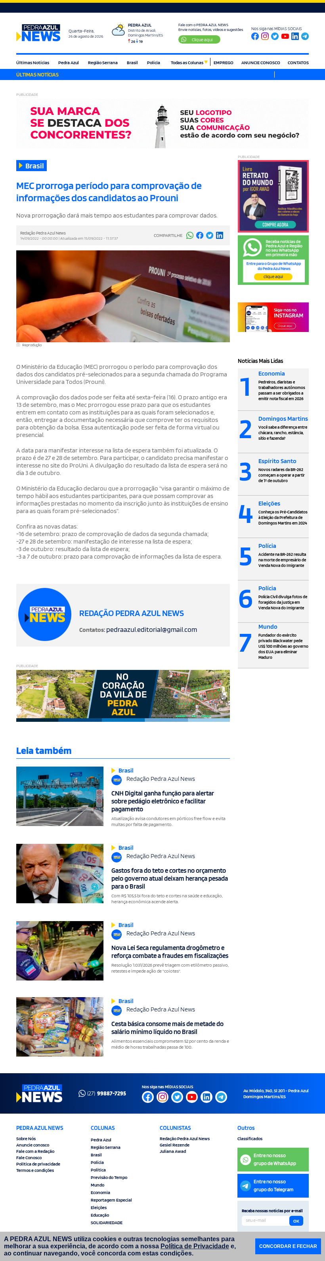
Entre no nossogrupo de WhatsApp (275, 1159)
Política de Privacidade (195, 1246)
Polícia (153, 62)
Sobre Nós (26, 1138)
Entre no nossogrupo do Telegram (273, 1185)
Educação (100, 1215)
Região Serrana (103, 62)
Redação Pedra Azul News (185, 1138)
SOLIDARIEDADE (106, 1222)
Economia (100, 1192)
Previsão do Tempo (109, 1177)
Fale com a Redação (35, 1151)
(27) (106, 1093)
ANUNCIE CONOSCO (260, 62)
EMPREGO (223, 62)
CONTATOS (298, 62)
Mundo (97, 1185)
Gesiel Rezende (174, 1145)
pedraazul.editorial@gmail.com (151, 629)
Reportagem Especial (111, 1200)
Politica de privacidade (38, 1164)
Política (98, 1170)
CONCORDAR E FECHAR (288, 1246)
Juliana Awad (173, 1151)
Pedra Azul (68, 62)
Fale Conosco (29, 1157)
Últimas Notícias (32, 62)
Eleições (99, 1207)
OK (296, 1221)
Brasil (132, 62)
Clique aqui (202, 39)
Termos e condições (35, 1170)
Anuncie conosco (32, 1145)
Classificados (249, 1138)
